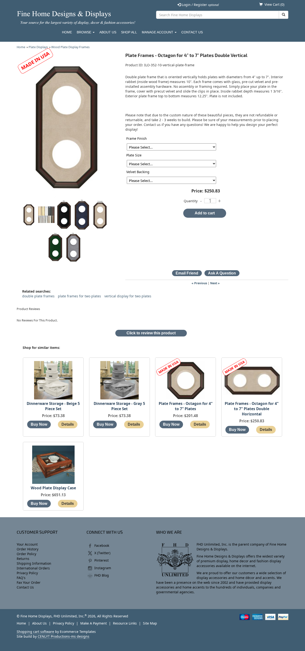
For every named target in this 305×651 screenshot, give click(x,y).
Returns (23, 558)
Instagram (102, 568)
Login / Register (200, 4)
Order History (27, 549)
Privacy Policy (27, 573)
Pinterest (101, 560)
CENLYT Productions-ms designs (63, 636)
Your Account (27, 544)
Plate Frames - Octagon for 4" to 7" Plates (186, 406)
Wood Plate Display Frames (70, 47)
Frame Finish (136, 138)
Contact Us (192, 32)
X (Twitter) (102, 553)
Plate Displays (38, 47)
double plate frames (38, 296)
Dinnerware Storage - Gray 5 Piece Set (119, 406)
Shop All (129, 32)
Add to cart (205, 213)
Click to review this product (151, 333)
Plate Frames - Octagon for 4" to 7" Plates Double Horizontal (252, 409)
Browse (84, 32)
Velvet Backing (137, 172)
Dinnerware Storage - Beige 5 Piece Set (53, 406)
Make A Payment (93, 623)
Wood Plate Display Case (53, 488)
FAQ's (21, 577)
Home (67, 32)
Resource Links (125, 623)
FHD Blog (101, 575)
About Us (107, 32)
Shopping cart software (35, 631)
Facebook (101, 545)
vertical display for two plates (127, 296)
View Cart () (274, 4)
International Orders (33, 568)
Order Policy (26, 554)
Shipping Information (34, 563)
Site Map (150, 623)
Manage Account (158, 32)
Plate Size (134, 155)
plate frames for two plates (79, 296)
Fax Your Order (29, 582)
